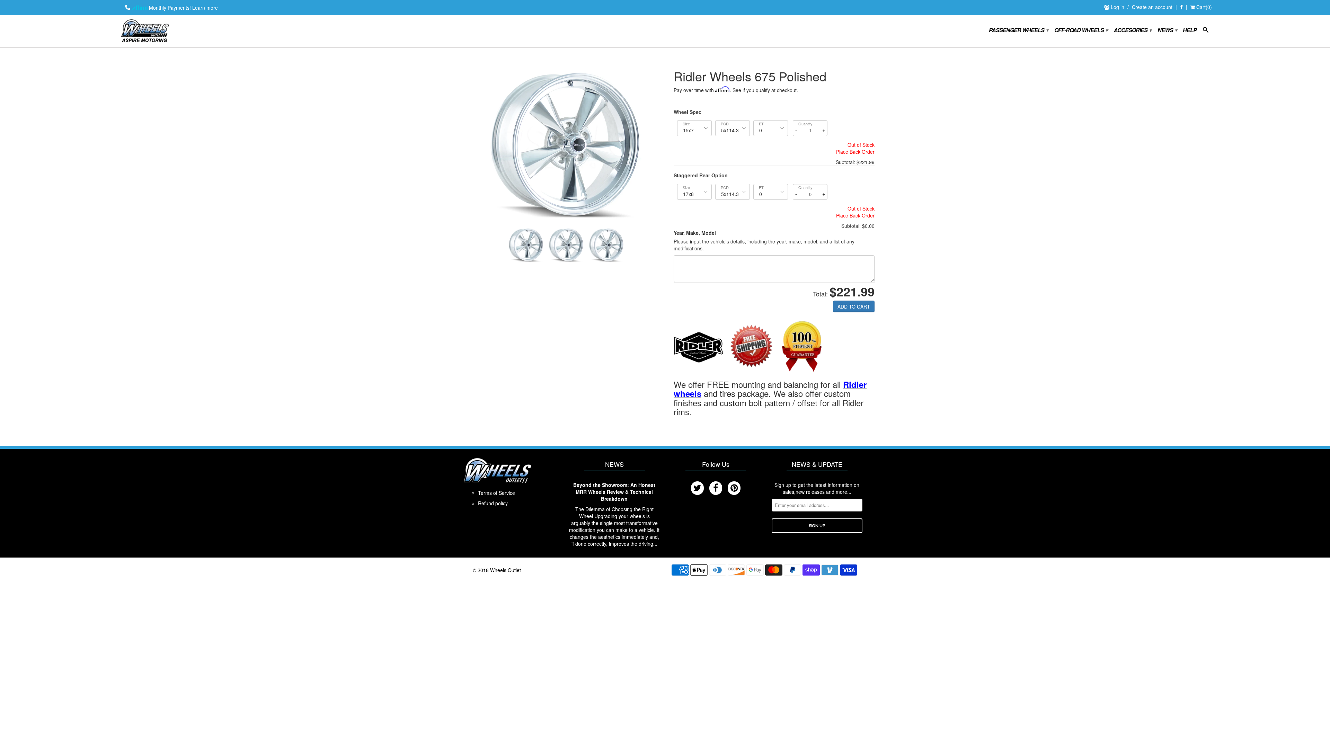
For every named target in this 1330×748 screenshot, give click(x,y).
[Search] (1205, 31)
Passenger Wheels (1018, 30)
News (1167, 30)
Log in (1118, 6)
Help (1190, 30)
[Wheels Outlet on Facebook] (1181, 7)
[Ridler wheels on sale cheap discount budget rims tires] (699, 347)
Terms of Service (496, 492)
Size (686, 123)
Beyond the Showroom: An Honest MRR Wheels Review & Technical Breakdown (614, 491)
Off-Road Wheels (1080, 30)
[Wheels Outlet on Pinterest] (734, 488)
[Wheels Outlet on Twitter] (697, 488)
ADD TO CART (853, 306)
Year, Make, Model (695, 232)
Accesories (1132, 30)
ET (761, 123)
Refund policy (493, 503)
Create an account (1152, 6)
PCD (725, 123)
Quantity (805, 123)
